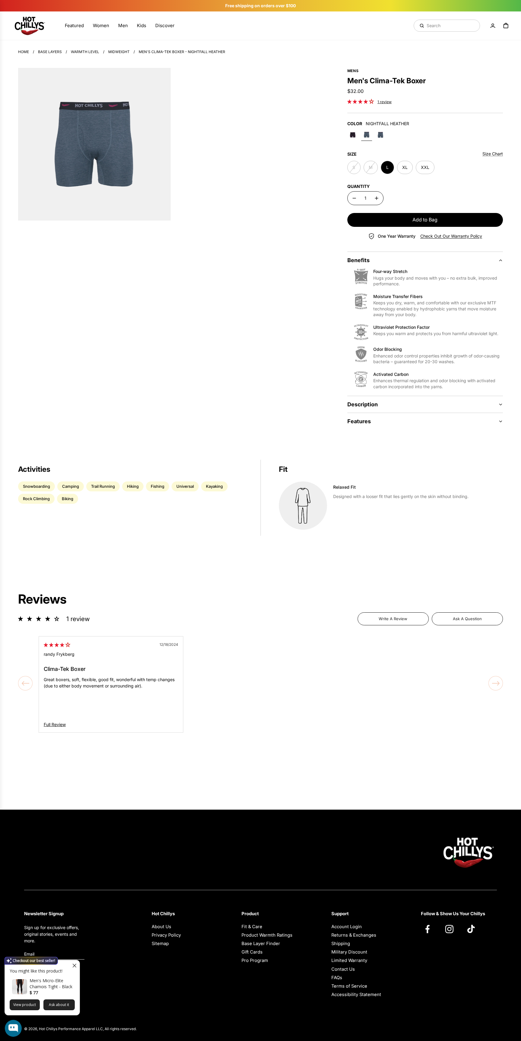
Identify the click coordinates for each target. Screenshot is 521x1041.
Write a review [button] (393, 618)
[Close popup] (74, 965)
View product (24, 1004)
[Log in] (492, 25)
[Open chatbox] (13, 1028)
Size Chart (492, 153)
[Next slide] (495, 683)
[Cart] (506, 25)
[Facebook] (430, 928)
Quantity (358, 186)
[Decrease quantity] (354, 198)
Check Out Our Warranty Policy (451, 236)
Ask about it (59, 1004)
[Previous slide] (25, 683)
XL (405, 167)
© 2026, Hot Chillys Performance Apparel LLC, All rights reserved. (80, 1029)
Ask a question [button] (467, 618)
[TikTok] (474, 928)
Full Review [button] (55, 724)
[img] (57, 644)
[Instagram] (452, 928)
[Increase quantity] (376, 198)
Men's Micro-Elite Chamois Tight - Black (51, 983)
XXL (425, 167)
